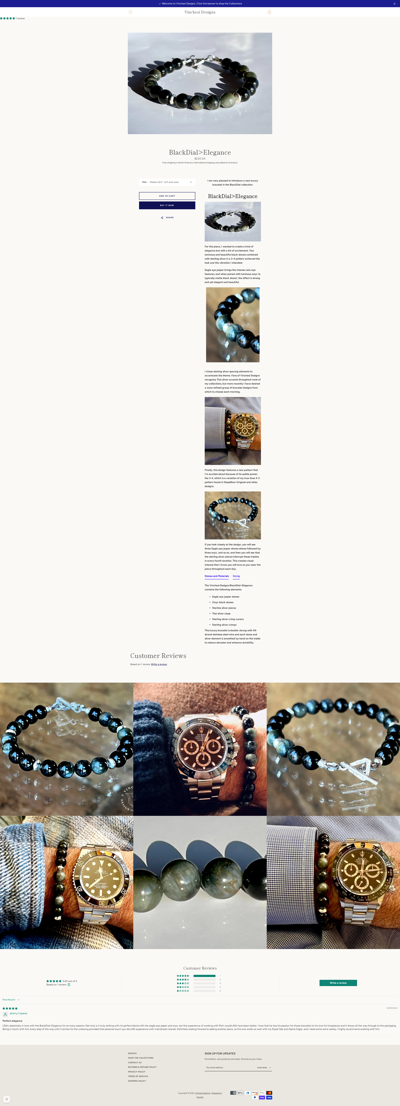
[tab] (217, 576)
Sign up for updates (220, 1053)
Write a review (159, 664)
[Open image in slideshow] (200, 83)
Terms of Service (138, 1076)
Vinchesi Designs (200, 12)
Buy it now (167, 205)
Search (132, 1053)
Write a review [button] (338, 982)
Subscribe (262, 1068)
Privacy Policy (136, 1072)
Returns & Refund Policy (142, 1067)
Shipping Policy (137, 1081)
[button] (8, 18)
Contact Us (135, 1062)
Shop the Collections (140, 1058)
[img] (10, 1008)
